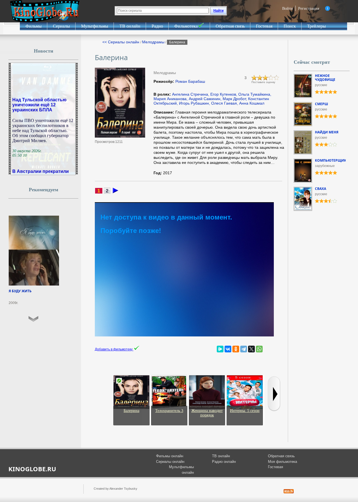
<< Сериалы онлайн (121, 42)
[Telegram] (243, 349)
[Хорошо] (271, 78)
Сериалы (61, 26)
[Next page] (115, 192)
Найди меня (326, 132)
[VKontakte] (228, 349)
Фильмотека (186, 26)
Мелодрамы (153, 42)
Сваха (320, 188)
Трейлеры (316, 26)
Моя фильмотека (282, 461)
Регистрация (308, 8)
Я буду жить (20, 291)
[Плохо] (254, 78)
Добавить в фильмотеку (114, 349)
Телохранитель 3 (169, 411)
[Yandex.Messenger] (220, 349)
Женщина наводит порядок (207, 413)
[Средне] (265, 78)
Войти (287, 8)
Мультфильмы (94, 26)
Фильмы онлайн (169, 456)
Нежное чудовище (325, 77)
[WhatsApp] (259, 349)
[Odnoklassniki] (235, 349)
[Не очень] (260, 78)
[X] (251, 349)
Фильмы (33, 26)
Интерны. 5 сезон (245, 411)
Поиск (290, 26)
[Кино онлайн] (45, 11)
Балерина (131, 411)
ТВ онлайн (129, 26)
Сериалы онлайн (170, 461)
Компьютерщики (332, 160)
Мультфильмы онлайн (181, 470)
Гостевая (264, 26)
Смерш (321, 104)
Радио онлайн (224, 461)
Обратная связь (230, 26)
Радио (157, 26)
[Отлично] (276, 78)
